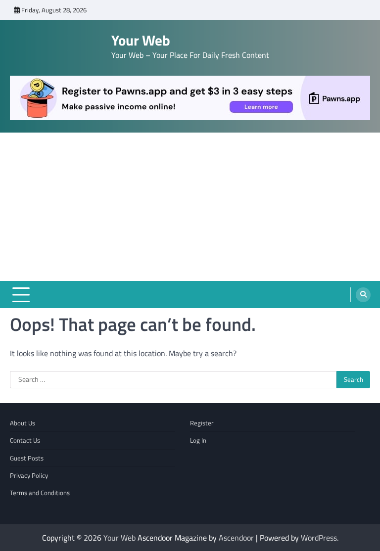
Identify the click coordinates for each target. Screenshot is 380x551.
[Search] (363, 294)
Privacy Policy (29, 475)
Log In (198, 440)
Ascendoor (236, 538)
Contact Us (25, 440)
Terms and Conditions (40, 493)
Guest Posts (27, 458)
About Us (22, 423)
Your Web (140, 40)
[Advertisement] (190, 207)
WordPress (319, 538)
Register (202, 423)
